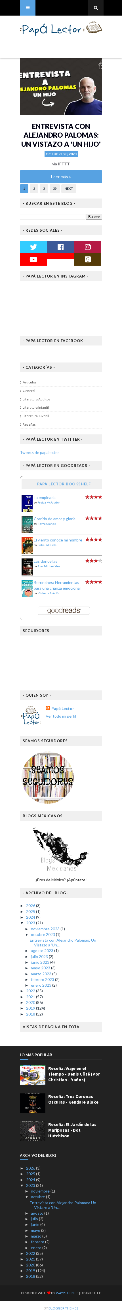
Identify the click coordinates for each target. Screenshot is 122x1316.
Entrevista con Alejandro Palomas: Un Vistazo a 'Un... (63, 942)
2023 (31, 922)
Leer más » (61, 176)
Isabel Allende (46, 545)
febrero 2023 (43, 979)
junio (35, 1224)
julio (35, 1218)
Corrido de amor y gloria (54, 518)
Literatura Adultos (36, 399)
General (29, 391)
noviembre (41, 1191)
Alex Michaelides (48, 566)
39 (54, 188)
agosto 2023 (42, 950)
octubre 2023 (43, 934)
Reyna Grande (46, 523)
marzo (36, 1236)
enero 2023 (41, 985)
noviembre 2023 (45, 928)
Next (69, 188)
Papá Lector (62, 708)
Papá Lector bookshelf (64, 484)
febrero (38, 1241)
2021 (31, 996)
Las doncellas (45, 561)
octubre (38, 1196)
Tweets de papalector (39, 452)
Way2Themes (67, 1293)
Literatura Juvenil (36, 416)
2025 (31, 911)
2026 (31, 905)
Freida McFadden (48, 502)
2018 (31, 1014)
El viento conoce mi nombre (58, 540)
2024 (31, 917)
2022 (31, 990)
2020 (31, 1002)
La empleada (45, 497)
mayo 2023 (41, 967)
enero (36, 1247)
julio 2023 (40, 956)
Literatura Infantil (36, 407)
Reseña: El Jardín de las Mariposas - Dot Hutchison (72, 1129)
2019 (31, 1008)
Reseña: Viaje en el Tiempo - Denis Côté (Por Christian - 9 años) (74, 1073)
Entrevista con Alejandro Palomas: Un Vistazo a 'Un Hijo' (61, 135)
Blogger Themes (63, 1308)
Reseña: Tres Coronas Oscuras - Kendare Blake (73, 1099)
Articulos (30, 382)
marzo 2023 (41, 973)
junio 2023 (40, 962)
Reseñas (29, 424)
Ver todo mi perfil (61, 716)
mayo (36, 1230)
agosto (37, 1213)
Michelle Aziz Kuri (49, 593)
